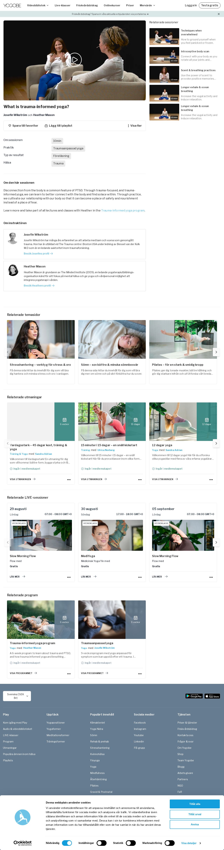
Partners (182, 779)
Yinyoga (95, 760)
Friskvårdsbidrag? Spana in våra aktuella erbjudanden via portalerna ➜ (110, 14)
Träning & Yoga (19, 453)
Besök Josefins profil (36, 253)
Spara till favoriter (25, 125)
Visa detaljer (189, 843)
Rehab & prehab (99, 741)
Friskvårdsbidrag (87, 5)
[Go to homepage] (12, 5)
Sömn (93, 735)
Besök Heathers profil (37, 285)
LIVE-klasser (10, 735)
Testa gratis (209, 5)
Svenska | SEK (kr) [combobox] (15, 696)
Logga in (191, 5)
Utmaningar (10, 747)
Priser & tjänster (187, 722)
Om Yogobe (184, 747)
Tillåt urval (194, 814)
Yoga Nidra (96, 728)
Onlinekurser (112, 5)
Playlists (8, 760)
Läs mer (15, 576)
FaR (179, 791)
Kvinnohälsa (97, 754)
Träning (85, 450)
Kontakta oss (185, 735)
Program (8, 741)
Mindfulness (97, 772)
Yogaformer (54, 728)
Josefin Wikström (104, 647)
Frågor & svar (185, 741)
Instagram (140, 728)
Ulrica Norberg (106, 450)
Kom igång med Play (15, 722)
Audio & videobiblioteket (17, 728)
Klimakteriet (97, 722)
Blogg (181, 766)
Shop (180, 754)
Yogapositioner (56, 722)
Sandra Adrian (43, 453)
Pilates (94, 785)
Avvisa (195, 824)
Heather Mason (32, 647)
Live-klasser (62, 5)
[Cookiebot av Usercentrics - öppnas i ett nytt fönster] (22, 843)
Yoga (155, 450)
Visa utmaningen (20, 479)
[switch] (102, 843)
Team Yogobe (185, 760)
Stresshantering (100, 747)
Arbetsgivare (185, 772)
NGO (180, 785)
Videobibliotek (36, 5)
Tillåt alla (194, 803)
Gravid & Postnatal (101, 791)
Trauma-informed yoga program (123, 210)
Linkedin (139, 741)
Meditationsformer (58, 735)
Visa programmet (21, 673)
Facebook (140, 722)
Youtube (139, 735)
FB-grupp (139, 747)
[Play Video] (75, 60)
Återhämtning (98, 779)
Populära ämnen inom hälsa (19, 754)
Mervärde (146, 5)
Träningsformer (56, 741)
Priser (130, 5)
